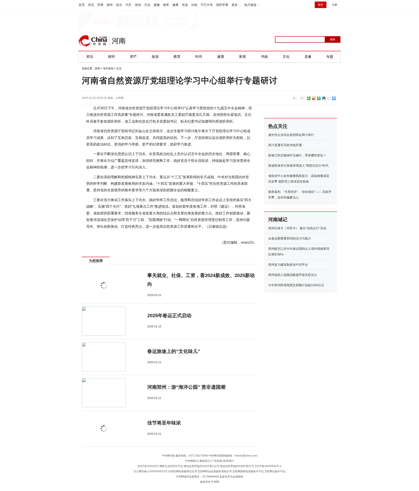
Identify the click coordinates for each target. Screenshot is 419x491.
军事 (100, 5)
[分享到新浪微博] (314, 98)
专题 (329, 56)
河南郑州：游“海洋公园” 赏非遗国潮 (186, 387)
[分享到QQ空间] (319, 98)
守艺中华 (207, 5)
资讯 (91, 5)
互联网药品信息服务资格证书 (215, 471)
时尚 (198, 56)
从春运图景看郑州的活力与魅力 (289, 238)
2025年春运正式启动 (169, 315)
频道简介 (205, 460)
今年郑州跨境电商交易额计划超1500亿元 (296, 285)
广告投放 (216, 460)
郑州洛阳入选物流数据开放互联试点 (292, 275)
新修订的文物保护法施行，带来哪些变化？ (297, 155)
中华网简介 (191, 460)
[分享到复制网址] (329, 98)
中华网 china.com (93, 40)
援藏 (157, 5)
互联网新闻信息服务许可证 (248, 471)
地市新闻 (108, 68)
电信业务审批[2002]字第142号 (201, 466)
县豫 (307, 56)
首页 (82, 5)
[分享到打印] (334, 98)
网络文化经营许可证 (171, 466)
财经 (110, 5)
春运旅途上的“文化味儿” (173, 351)
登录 (320, 4)
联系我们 (228, 460)
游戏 (138, 5)
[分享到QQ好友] (324, 98)
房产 (133, 56)
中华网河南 (168, 455)
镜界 (166, 5)
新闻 (97, 68)
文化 (147, 5)
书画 (264, 56)
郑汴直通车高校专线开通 (285, 145)
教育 (176, 56)
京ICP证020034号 (148, 466)
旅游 (155, 56)
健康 (175, 5)
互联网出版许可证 (274, 471)
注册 (334, 4)
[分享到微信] (309, 98)
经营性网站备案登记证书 (182, 471)
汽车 (128, 5)
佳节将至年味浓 (164, 423)
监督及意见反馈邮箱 (231, 476)
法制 (194, 5)
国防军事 (222, 5)
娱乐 (119, 5)
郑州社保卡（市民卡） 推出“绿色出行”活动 (297, 228)
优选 (185, 5)
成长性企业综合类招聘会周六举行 (291, 135)
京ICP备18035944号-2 (268, 466)
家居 (242, 56)
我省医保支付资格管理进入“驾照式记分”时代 (298, 165)
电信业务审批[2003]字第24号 (237, 466)
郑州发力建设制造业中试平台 (288, 264)
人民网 (119, 97)
